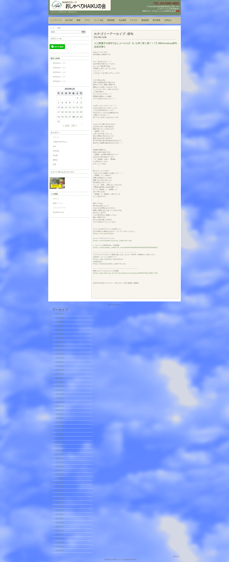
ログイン (56, 199)
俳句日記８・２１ (59, 68)
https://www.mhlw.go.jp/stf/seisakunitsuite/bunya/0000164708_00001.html (125, 273)
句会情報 (122, 20)
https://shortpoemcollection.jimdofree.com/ (112, 241)
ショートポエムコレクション (62, 172)
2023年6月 (59, 466)
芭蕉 (54, 164)
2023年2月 (59, 482)
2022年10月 (60, 498)
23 (81, 112)
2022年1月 (59, 534)
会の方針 (69, 20)
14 (73, 107)
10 (58, 107)
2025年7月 (59, 366)
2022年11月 (60, 494)
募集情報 (145, 20)
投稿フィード (57, 203)
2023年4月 (59, 474)
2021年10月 (60, 546)
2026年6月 (59, 322)
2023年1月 (59, 486)
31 (58, 121)
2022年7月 (59, 510)
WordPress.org (58, 212)
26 (66, 116)
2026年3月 (59, 334)
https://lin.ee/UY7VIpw (103, 234)
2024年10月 (60, 402)
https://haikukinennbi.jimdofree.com (109, 264)
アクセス (133, 20)
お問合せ (168, 20)
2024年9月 (59, 406)
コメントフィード (59, 208)
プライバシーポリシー (114, 304)
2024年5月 (59, 422)
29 (77, 116)
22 (77, 112)
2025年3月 (59, 382)
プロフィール (56, 39)
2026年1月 (59, 342)
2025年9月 (59, 358)
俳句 (116, 283)
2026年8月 (59, 314)
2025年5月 (59, 374)
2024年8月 (59, 410)
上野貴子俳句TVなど (60, 142)
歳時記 (55, 160)
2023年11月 (60, 446)
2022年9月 (59, 502)
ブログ (87, 20)
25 (62, 116)
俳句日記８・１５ (59, 77)
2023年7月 (59, 462)
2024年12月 (60, 394)
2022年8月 (59, 506)
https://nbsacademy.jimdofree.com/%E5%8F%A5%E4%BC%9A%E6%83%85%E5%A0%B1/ (125, 247)
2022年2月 (59, 530)
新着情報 (111, 20)
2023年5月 (59, 470)
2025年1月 (59, 390)
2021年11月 (60, 542)
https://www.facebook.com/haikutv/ (108, 259)
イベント (56, 137)
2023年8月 (59, 458)
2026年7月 (59, 318)
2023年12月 (60, 442)
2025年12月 (60, 346)
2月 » (74, 125)
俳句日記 (56, 151)
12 (66, 107)
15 (77, 107)
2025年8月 (59, 362)
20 (70, 112)
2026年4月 (59, 330)
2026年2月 (59, 338)
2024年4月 (59, 426)
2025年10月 (60, 354)
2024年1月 (59, 438)
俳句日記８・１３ (59, 81)
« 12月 (66, 125)
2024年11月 (60, 398)
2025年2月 (59, 386)
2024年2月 (59, 434)
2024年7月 (59, 414)
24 (58, 116)
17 (58, 112)
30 (81, 116)
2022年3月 (59, 526)
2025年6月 (59, 370)
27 (70, 116)
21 (73, 112)
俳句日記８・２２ (59, 63)
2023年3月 (59, 478)
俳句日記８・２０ (59, 72)
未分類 (55, 155)
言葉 (125, 283)
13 (70, 107)
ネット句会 (98, 20)
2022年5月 (59, 518)
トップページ (55, 20)
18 (62, 112)
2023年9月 (59, 454)
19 (66, 112)
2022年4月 (59, 522)
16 (81, 107)
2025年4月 (59, 378)
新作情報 (156, 20)
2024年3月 (59, 430)
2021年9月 (59, 550)
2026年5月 (59, 326)
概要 (78, 20)
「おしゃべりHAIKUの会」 (80, 5)
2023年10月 (60, 450)
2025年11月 (60, 350)
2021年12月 (60, 538)
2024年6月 (59, 418)
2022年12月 (60, 490)
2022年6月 (59, 514)
